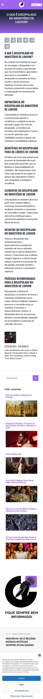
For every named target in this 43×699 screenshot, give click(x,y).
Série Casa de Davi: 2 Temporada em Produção (19, 396)
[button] (39, 655)
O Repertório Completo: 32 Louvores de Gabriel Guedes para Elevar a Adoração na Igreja (21, 425)
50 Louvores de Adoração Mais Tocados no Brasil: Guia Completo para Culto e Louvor (21, 538)
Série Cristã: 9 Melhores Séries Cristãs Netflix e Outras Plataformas (20, 481)
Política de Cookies (15, 696)
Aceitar (21, 678)
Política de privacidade (27, 696)
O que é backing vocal (14, 454)
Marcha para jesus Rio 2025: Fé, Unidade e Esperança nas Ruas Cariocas (21, 509)
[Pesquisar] (40, 4)
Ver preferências (22, 691)
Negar (21, 684)
